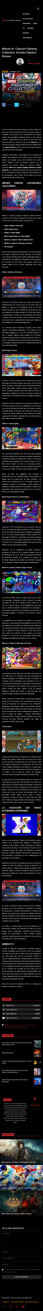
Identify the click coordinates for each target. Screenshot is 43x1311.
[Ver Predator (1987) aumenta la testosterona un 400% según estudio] (37, 1044)
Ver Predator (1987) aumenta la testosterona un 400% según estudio (17, 1044)
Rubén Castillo (34, 63)
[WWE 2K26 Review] (37, 1053)
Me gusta (37, 1005)
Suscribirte (36, 1018)
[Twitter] (17, 1307)
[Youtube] (23, 1307)
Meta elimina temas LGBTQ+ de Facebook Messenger (15, 1081)
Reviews (5, 71)
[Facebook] (4, 1307)
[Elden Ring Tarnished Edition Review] (21, 1203)
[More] (28, 105)
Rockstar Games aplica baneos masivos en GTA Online (16, 1062)
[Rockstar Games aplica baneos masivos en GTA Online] (37, 1062)
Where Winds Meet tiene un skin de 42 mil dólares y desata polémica (15, 1072)
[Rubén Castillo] (22, 62)
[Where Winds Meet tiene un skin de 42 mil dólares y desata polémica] (37, 1071)
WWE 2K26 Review (7, 1053)
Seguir (37, 1009)
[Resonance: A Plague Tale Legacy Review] (21, 1152)
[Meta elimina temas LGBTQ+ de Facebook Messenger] (37, 1081)
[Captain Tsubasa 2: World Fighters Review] (21, 1178)
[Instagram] (11, 1307)
